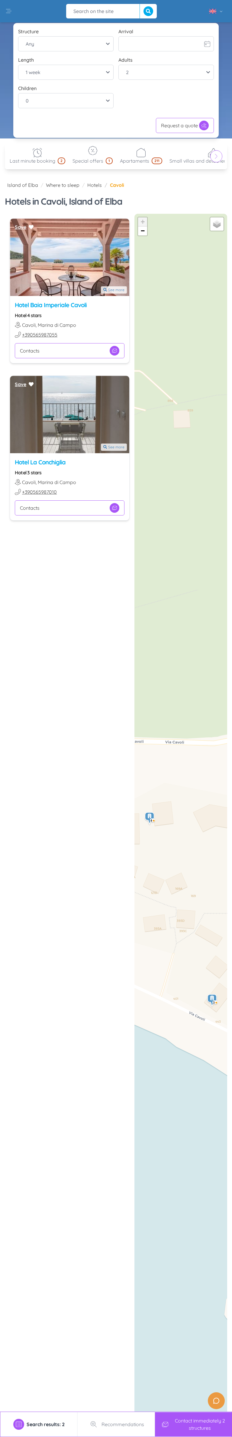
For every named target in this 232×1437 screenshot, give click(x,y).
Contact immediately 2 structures (200, 1424)
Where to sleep (62, 185)
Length (26, 60)
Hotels (94, 185)
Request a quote (179, 125)
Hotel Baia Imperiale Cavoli (51, 305)
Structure (28, 31)
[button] (212, 1000)
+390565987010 (39, 492)
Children (27, 88)
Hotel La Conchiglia (40, 462)
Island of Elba (22, 185)
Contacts (30, 351)
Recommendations (123, 1424)
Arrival (125, 31)
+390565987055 (39, 335)
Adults (125, 60)
